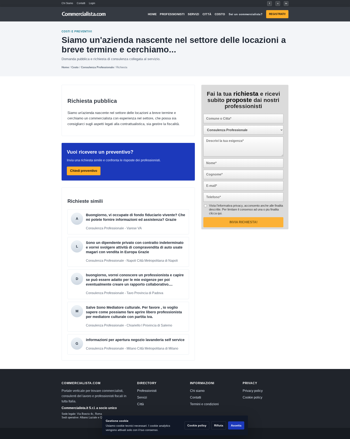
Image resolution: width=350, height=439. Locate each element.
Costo (220, 14)
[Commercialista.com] (84, 14)
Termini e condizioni (204, 404)
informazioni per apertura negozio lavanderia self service (135, 340)
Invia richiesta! (243, 222)
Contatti (81, 3)
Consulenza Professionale (97, 67)
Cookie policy (252, 397)
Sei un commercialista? (245, 14)
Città (207, 14)
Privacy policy (253, 390)
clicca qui (215, 213)
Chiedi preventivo (83, 171)
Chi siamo (197, 390)
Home (152, 14)
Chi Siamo (67, 3)
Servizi (193, 14)
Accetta (236, 425)
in (286, 3)
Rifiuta (218, 425)
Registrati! (277, 14)
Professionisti (172, 14)
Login (92, 3)
